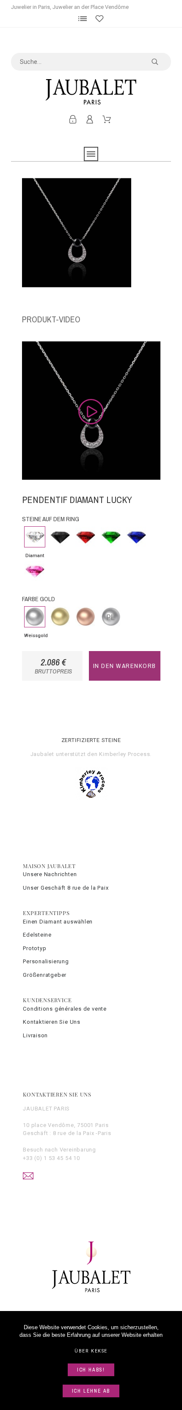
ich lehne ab (91, 1391)
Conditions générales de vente (65, 1009)
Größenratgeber (44, 975)
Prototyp (34, 948)
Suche (160, 62)
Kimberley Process (124, 754)
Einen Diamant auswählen (58, 921)
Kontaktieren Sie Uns (51, 1022)
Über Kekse (91, 1351)
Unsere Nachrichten (50, 874)
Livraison (35, 1035)
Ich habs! (91, 1369)
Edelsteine (37, 935)
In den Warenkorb (124, 665)
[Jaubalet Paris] (91, 91)
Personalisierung (46, 961)
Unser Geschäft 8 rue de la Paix (65, 888)
